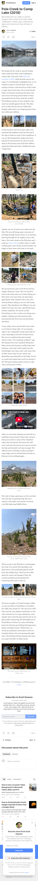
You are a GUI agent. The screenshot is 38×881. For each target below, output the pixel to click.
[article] (19, 791)
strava (19, 684)
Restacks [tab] (15, 754)
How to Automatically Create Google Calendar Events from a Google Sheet (14, 804)
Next (31, 740)
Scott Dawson (11, 30)
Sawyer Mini (13, 243)
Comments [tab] (6, 754)
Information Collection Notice (23, 723)
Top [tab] (4, 779)
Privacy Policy (25, 867)
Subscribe (26, 3)
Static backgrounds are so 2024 (13, 792)
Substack (9, 877)
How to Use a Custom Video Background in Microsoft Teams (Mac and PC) (13, 787)
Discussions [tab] (17, 779)
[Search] (34, 779)
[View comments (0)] (8, 37)
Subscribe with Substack (20, 858)
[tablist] (10, 754)
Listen (34, 31)
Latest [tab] (9, 779)
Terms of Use (29, 721)
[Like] (4, 37)
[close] (32, 822)
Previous (8, 740)
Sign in (34, 3)
